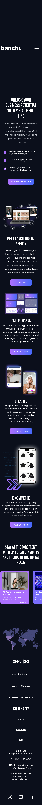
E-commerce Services (21, 697)
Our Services (21, 351)
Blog (21, 739)
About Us (21, 282)
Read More (24, 602)
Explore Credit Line (21, 181)
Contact (21, 719)
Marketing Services (21, 674)
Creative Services (21, 686)
